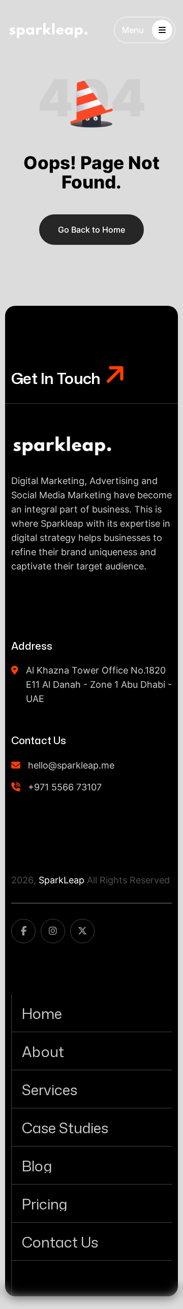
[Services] (92, 1089)
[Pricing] (92, 1203)
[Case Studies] (92, 1127)
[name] (62, 445)
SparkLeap (61, 880)
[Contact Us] (92, 1241)
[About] (92, 1051)
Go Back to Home (91, 230)
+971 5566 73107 (65, 787)
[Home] (92, 1013)
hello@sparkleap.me (71, 765)
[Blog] (92, 1165)
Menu (133, 30)
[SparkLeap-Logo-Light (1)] (48, 30)
